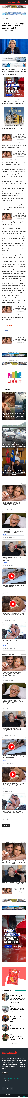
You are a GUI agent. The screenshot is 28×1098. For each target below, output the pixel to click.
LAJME (6, 18)
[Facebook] (3, 1088)
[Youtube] (7, 1088)
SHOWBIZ (13, 468)
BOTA (13, 411)
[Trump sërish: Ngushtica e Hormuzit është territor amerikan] (5, 1028)
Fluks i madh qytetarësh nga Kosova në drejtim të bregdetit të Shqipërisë (14, 445)
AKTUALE (14, 442)
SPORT (11, 1034)
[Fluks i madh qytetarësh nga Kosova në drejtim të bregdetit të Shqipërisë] (14, 434)
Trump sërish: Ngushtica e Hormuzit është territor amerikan (17, 1028)
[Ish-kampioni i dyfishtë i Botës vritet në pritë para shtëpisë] (5, 1037)
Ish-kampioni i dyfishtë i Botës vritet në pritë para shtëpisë (17, 1038)
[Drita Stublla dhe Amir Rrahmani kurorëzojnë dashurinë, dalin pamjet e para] (14, 462)
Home (3, 18)
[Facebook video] (11, 1088)
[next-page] (5, 479)
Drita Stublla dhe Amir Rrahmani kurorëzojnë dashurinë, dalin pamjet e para (14, 472)
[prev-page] (3, 479)
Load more (13, 1043)
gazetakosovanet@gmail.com (12, 1078)
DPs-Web (24, 1096)
